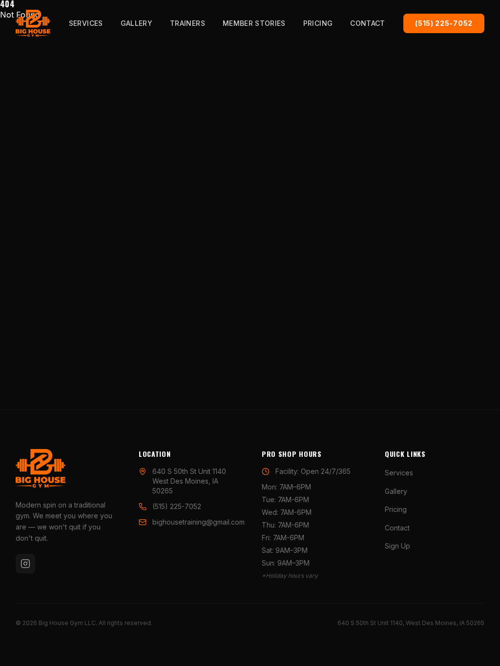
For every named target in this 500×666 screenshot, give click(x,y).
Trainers (187, 23)
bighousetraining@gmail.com (198, 522)
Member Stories (254, 23)
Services (86, 23)
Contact (367, 23)
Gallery (136, 23)
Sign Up (397, 546)
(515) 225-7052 (444, 23)
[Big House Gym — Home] (33, 23)
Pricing (318, 23)
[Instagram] (25, 563)
